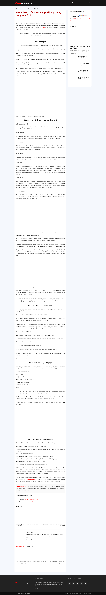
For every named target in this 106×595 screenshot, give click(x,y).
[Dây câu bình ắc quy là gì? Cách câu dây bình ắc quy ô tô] (73, 58)
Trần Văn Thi (29, 532)
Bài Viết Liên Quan (21, 547)
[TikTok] (81, 583)
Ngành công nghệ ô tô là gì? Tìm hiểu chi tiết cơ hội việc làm (27, 524)
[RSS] (77, 583)
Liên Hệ (90, 593)
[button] (90, 3)
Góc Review (54, 3)
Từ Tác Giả (30, 547)
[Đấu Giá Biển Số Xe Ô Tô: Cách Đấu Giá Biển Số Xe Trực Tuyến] (57, 555)
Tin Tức (71, 3)
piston (43, 27)
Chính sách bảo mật (83, 593)
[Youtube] (32, 540)
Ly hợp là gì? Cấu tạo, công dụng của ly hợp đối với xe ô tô (54, 524)
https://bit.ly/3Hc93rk (29, 501)
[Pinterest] (73, 583)
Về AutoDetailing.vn (43, 3)
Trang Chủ (16, 8)
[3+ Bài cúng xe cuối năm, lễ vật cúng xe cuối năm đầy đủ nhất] (23, 555)
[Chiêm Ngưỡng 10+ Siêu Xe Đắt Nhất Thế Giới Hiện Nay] (40, 555)
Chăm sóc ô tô (63, 3)
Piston (21, 506)
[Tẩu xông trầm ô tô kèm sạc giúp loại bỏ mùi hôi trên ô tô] (73, 65)
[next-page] (19, 566)
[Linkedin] (30, 540)
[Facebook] (27, 540)
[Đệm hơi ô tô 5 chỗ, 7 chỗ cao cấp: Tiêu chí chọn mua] (80, 37)
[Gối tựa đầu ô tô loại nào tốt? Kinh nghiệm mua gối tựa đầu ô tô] (73, 79)
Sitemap (66, 593)
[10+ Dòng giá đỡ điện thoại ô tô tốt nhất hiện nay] (73, 72)
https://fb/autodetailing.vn (31, 499)
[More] (53, 18)
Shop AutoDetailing (81, 3)
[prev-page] (17, 566)
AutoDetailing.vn (21, 486)
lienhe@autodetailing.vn (44, 588)
